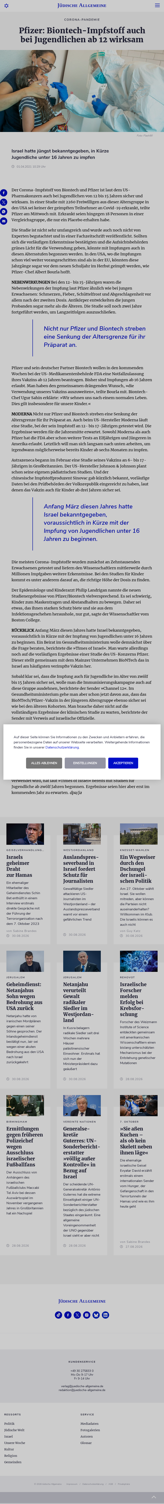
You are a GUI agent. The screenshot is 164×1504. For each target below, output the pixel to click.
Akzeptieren (123, 763)
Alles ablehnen (44, 763)
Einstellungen (85, 763)
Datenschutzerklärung (62, 747)
